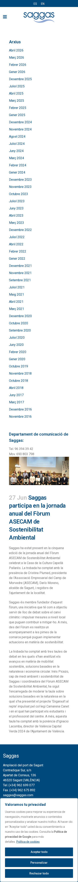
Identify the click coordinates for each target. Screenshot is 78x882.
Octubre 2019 (18, 366)
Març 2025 (16, 101)
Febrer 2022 (17, 251)
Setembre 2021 (20, 280)
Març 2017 (16, 402)
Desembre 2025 (20, 79)
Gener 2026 (17, 72)
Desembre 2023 (20, 180)
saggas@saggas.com (18, 795)
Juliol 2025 (17, 86)
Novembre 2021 (20, 273)
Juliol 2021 (17, 287)
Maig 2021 (16, 294)
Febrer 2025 (17, 108)
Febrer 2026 (17, 65)
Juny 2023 (16, 208)
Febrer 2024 (17, 165)
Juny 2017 (16, 395)
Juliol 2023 (17, 201)
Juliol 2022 (17, 237)
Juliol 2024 (17, 144)
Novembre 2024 (20, 129)
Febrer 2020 (17, 352)
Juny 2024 (16, 151)
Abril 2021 (16, 302)
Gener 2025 (17, 115)
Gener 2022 (17, 258)
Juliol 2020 (17, 337)
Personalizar (39, 862)
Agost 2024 (17, 136)
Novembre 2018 (20, 373)
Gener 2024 (17, 172)
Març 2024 (16, 158)
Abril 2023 (16, 215)
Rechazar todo (39, 873)
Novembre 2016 (20, 416)
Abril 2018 (16, 388)
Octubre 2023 (18, 194)
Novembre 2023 (20, 187)
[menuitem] (35, 3)
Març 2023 (16, 223)
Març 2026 (16, 57)
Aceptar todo (39, 851)
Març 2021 (16, 309)
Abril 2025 (16, 93)
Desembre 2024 (20, 122)
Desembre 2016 (20, 409)
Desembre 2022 (20, 230)
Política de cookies (28, 841)
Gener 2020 (17, 359)
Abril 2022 (16, 244)
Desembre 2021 (20, 266)
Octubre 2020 (18, 323)
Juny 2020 (16, 345)
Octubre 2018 (18, 381)
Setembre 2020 (20, 330)
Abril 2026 (16, 50)
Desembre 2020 (20, 316)
